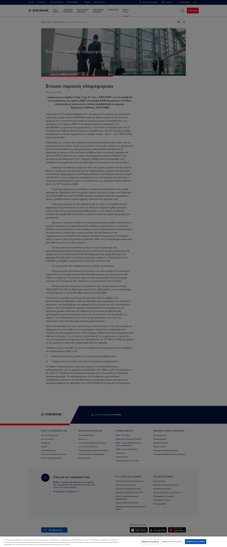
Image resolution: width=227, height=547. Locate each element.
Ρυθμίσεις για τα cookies (150, 541)
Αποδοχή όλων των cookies (195, 541)
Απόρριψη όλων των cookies (172, 541)
